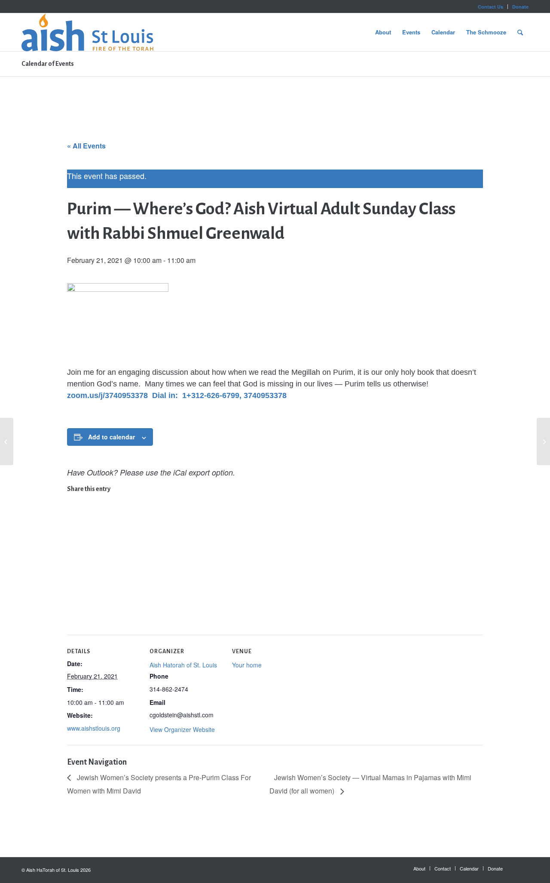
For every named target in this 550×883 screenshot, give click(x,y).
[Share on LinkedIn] (73, 553)
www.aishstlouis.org (93, 728)
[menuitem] (491, 6)
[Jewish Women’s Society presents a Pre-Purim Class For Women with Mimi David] (6, 441)
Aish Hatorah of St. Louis (183, 665)
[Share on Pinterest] (73, 540)
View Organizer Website (182, 729)
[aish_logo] (87, 32)
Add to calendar (111, 436)
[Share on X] (73, 513)
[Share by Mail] (73, 608)
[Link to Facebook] (522, 867)
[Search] (520, 32)
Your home (247, 665)
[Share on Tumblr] (73, 567)
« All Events (86, 146)
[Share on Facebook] (73, 499)
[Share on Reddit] (73, 594)
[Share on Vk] (73, 581)
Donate (520, 6)
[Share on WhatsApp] (73, 526)
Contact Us (490, 6)
